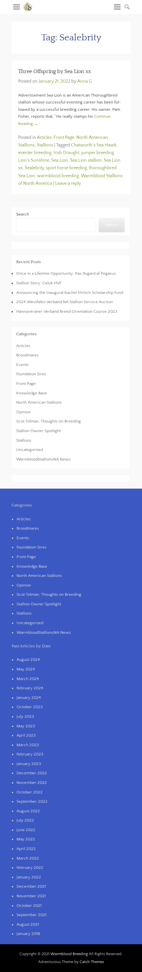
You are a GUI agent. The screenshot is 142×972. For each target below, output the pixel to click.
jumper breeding (97, 152)
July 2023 (25, 716)
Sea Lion (59, 160)
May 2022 (26, 839)
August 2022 (28, 811)
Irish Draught (66, 152)
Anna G (84, 81)
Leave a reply (68, 183)
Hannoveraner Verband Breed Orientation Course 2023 (66, 311)
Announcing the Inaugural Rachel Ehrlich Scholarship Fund (69, 292)
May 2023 (26, 726)
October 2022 (30, 792)
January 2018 (28, 933)
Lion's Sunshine (33, 160)
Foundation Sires (31, 374)
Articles (44, 137)
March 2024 (28, 678)
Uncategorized (29, 449)
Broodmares (27, 355)
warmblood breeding (58, 176)
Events (22, 364)
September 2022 (32, 801)
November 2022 (32, 782)
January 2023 (29, 763)
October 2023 (30, 707)
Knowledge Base (31, 393)
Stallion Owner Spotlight (38, 430)
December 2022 (32, 773)
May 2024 (26, 669)
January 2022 (29, 877)
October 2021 (29, 905)
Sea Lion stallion (86, 160)
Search (22, 214)
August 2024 (28, 659)
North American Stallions (39, 402)
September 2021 (32, 914)
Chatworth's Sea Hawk (94, 145)
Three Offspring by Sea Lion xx (54, 71)
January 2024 (29, 697)
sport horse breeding (66, 168)
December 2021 (31, 886)
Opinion (23, 412)
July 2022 (25, 820)
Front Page (63, 137)
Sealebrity (34, 168)
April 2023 (26, 735)
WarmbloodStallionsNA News (43, 459)
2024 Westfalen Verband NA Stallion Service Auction (64, 302)
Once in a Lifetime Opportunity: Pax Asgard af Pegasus (66, 273)
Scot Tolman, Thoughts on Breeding (48, 421)
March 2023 (28, 745)
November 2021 (31, 896)
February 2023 (30, 754)
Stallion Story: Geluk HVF (38, 283)
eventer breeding (35, 152)
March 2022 (28, 858)
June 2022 (26, 830)
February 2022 (30, 867)
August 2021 (28, 924)
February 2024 (30, 688)
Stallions (45, 145)
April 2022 (26, 848)
